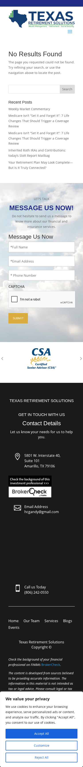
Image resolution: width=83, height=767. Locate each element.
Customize (41, 745)
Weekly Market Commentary (29, 109)
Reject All (41, 757)
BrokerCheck (50, 665)
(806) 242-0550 (36, 592)
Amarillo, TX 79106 (39, 466)
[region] (41, 729)
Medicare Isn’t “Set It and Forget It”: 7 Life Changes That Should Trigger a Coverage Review (38, 120)
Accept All (41, 733)
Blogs (67, 621)
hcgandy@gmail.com (41, 511)
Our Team (31, 621)
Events (13, 628)
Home (13, 621)
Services (51, 621)
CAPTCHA (16, 286)
